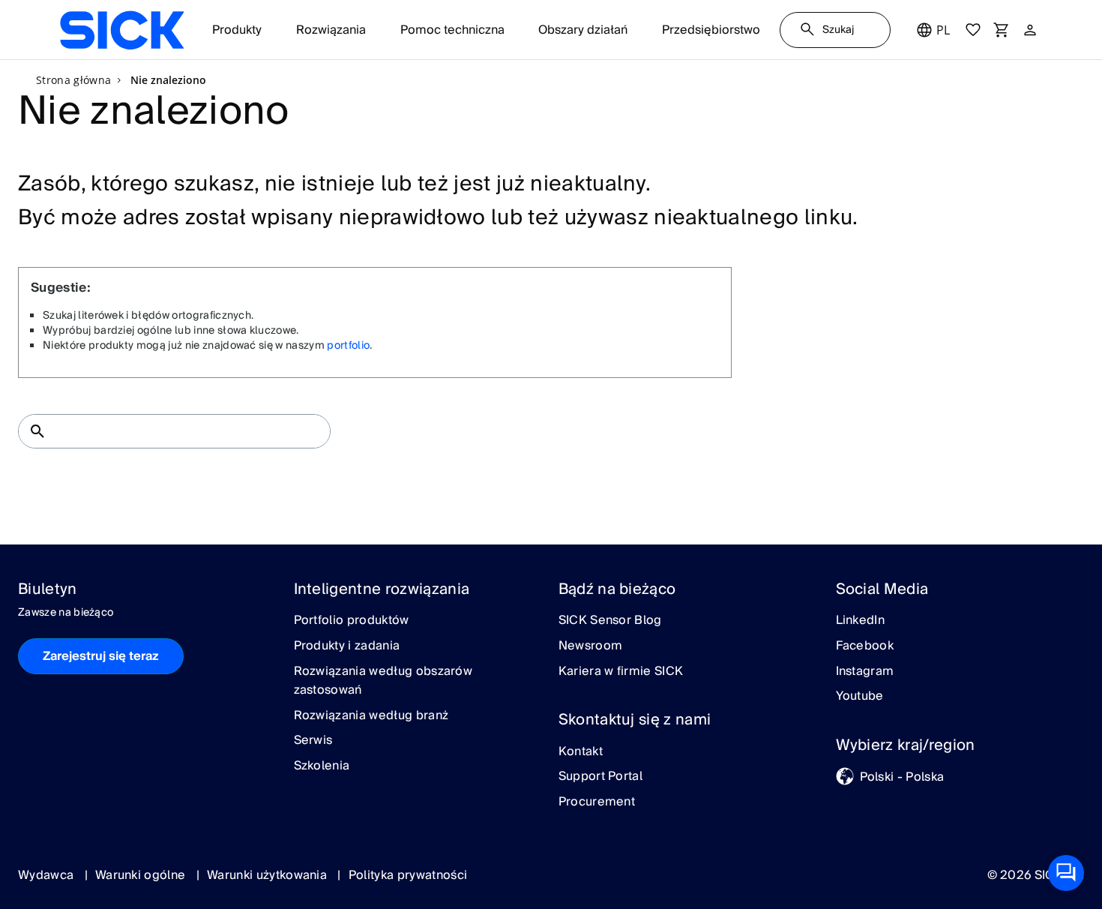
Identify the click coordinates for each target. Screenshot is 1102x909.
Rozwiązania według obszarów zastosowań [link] (383, 681)
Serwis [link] (313, 741)
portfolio (348, 346)
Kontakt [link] (580, 752)
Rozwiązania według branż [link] (371, 716)
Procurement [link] (597, 802)
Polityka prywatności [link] (408, 875)
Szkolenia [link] (322, 766)
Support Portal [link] (600, 777)
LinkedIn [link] (860, 621)
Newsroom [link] (590, 646)
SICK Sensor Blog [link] (610, 621)
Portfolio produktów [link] (351, 621)
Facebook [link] (865, 646)
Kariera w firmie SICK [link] (621, 672)
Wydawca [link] (47, 875)
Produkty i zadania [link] (347, 646)
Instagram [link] (865, 672)
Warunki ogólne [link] (142, 875)
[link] (122, 30)
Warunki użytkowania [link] (268, 875)
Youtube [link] (860, 696)
